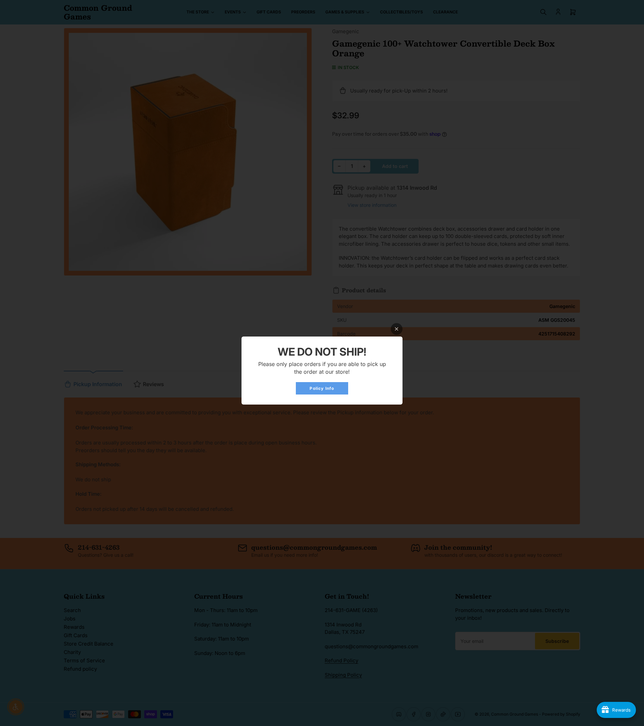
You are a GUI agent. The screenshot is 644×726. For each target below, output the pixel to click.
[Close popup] (396, 329)
